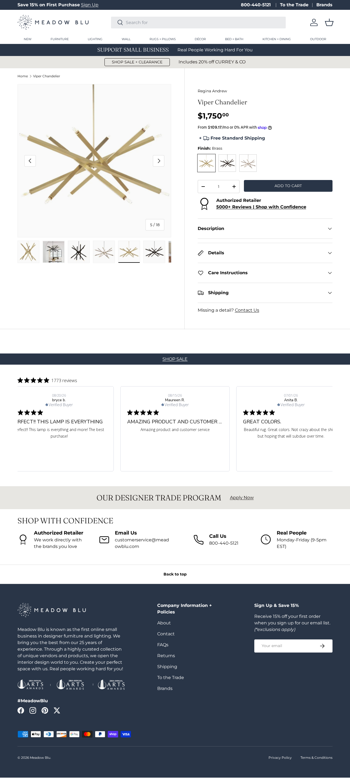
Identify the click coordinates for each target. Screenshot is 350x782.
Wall (126, 39)
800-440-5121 (256, 4)
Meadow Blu (40, 758)
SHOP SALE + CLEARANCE (137, 62)
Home (23, 76)
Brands (324, 4)
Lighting (95, 39)
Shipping (167, 666)
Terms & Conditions (316, 758)
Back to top (175, 574)
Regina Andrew (212, 90)
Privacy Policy (280, 758)
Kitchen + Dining (276, 39)
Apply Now (242, 497)
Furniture (60, 39)
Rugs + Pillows (163, 39)
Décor (200, 39)
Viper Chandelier (46, 76)
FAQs (162, 644)
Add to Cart (288, 185)
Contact (166, 633)
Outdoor (318, 39)
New (27, 39)
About (164, 622)
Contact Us (247, 310)
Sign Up (89, 4)
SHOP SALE (175, 359)
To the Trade (294, 4)
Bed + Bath (234, 39)
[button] (329, 22)
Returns (166, 655)
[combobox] (198, 22)
